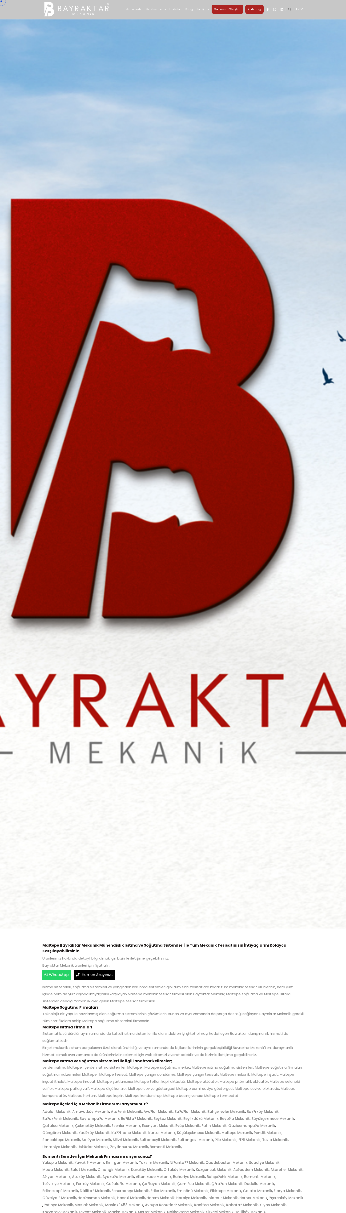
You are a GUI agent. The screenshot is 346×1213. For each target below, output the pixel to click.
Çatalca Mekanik (57, 1125)
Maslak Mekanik (89, 1204)
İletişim (203, 9)
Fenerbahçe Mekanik (130, 1190)
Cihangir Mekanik (113, 1169)
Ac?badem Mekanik (251, 1169)
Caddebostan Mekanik (226, 1162)
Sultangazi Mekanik (195, 1139)
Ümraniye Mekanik (59, 1146)
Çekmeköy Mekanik (92, 1125)
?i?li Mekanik (249, 1139)
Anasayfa (134, 9)
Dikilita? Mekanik (95, 1190)
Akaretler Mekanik (286, 1169)
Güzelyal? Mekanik (59, 1197)
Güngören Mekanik (59, 1132)
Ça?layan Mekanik (159, 1183)
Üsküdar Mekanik (93, 1146)
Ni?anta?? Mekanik (187, 1162)
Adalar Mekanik (56, 1111)
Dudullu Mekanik (259, 1183)
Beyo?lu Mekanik (235, 1118)
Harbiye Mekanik (191, 1197)
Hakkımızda (156, 9)
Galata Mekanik (257, 1190)
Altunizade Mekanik (153, 1176)
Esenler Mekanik (126, 1125)
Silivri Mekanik (125, 1139)
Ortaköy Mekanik (179, 1169)
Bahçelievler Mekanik (226, 1111)
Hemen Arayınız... (97, 974)
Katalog (254, 9)
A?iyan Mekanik (56, 1176)
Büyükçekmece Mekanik (272, 1118)
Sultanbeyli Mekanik (158, 1139)
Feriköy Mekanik (90, 1183)
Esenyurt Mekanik (158, 1125)
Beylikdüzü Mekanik (200, 1118)
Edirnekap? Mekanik (60, 1190)
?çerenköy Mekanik (286, 1197)
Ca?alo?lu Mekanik (123, 1183)
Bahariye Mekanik (189, 1176)
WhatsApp (59, 974)
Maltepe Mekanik (236, 1132)
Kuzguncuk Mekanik (214, 1169)
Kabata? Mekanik (242, 1204)
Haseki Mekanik (131, 1197)
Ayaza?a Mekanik (118, 1176)
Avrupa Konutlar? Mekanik (169, 1204)
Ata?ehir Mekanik (126, 1111)
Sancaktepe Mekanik (61, 1139)
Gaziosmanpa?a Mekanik (251, 1125)
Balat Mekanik (83, 1169)
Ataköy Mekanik (86, 1176)
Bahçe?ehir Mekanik (224, 1176)
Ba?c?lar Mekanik (190, 1111)
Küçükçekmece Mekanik (198, 1132)
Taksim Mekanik (153, 1162)
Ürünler (175, 9)
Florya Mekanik (287, 1190)
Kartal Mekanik (161, 1132)
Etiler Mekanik (162, 1190)
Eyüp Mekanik (187, 1125)
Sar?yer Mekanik (96, 1139)
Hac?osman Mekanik (97, 1197)
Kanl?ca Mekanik (209, 1204)
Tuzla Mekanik (275, 1139)
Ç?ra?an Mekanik (227, 1183)
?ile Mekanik (226, 1139)
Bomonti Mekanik (165, 1146)
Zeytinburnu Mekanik (129, 1146)
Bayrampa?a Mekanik (99, 1118)
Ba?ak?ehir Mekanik (60, 1118)
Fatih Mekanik (214, 1125)
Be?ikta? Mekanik (136, 1118)
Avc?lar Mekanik (158, 1111)
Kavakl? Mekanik (89, 1162)
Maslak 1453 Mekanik (124, 1204)
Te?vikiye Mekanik (58, 1183)
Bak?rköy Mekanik (263, 1111)
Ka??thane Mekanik (129, 1132)
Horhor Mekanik (253, 1197)
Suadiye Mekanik (264, 1162)
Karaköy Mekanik (146, 1169)
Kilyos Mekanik (272, 1204)
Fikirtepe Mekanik (225, 1190)
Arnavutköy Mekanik (90, 1111)
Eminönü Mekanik (193, 1190)
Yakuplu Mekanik (57, 1162)
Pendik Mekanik (268, 1132)
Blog (189, 9)
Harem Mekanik (161, 1197)
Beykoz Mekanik (167, 1118)
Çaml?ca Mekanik (193, 1183)
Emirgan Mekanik (121, 1162)
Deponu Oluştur (227, 9)
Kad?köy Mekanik (94, 1132)
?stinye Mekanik (58, 1204)
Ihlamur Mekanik (223, 1197)
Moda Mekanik (55, 1169)
